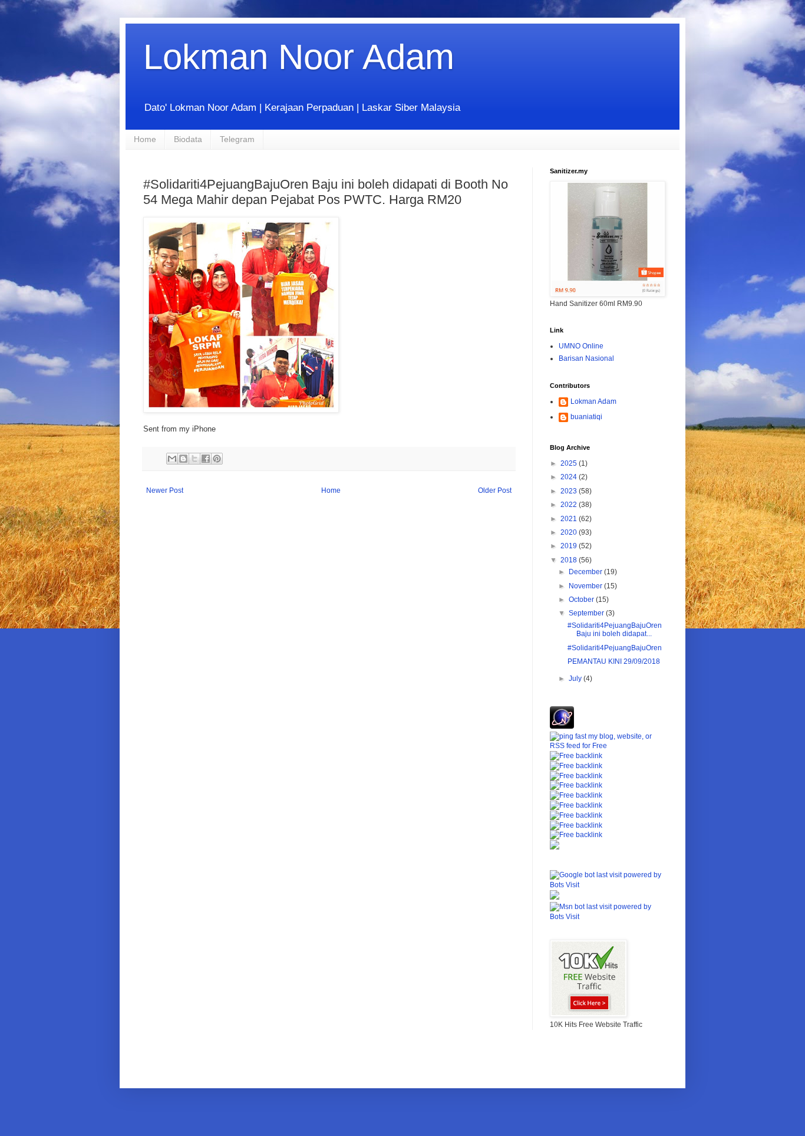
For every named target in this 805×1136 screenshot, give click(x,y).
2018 (569, 560)
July (576, 678)
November (586, 586)
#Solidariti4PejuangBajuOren (615, 648)
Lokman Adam (593, 401)
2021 (569, 519)
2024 (569, 477)
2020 (569, 532)
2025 (569, 463)
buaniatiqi (586, 417)
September (587, 613)
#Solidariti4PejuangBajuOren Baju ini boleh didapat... (615, 629)
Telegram (237, 139)
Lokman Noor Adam (298, 57)
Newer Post (164, 490)
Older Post (495, 490)
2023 (569, 491)
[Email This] (172, 459)
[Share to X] (194, 459)
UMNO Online (581, 346)
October (582, 599)
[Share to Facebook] (206, 459)
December (586, 572)
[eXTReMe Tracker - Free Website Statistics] (562, 726)
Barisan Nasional (586, 358)
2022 (569, 505)
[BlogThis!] (183, 459)
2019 (569, 546)
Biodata (188, 139)
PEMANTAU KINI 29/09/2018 (614, 661)
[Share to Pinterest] (217, 459)
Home (145, 139)
